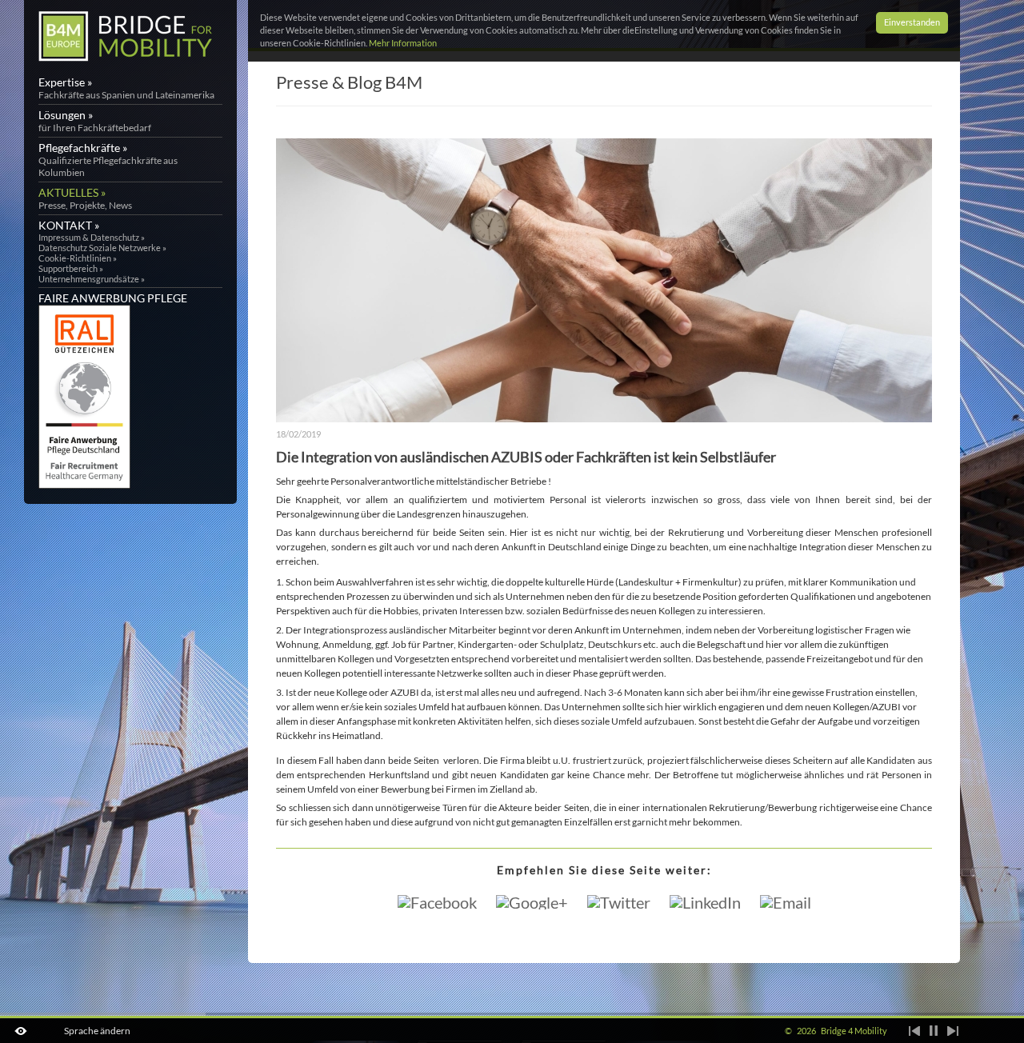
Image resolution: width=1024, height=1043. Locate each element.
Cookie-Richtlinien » (77, 258)
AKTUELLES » (85, 198)
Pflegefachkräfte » (108, 159)
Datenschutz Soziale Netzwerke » (102, 247)
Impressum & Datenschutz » (91, 237)
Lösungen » (94, 121)
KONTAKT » (68, 225)
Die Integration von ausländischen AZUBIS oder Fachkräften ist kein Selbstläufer (526, 457)
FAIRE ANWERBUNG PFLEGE (112, 298)
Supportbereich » (70, 268)
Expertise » (126, 88)
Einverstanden (912, 22)
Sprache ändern (97, 1031)
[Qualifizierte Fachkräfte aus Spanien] (125, 60)
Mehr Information (403, 43)
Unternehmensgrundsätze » (91, 279)
